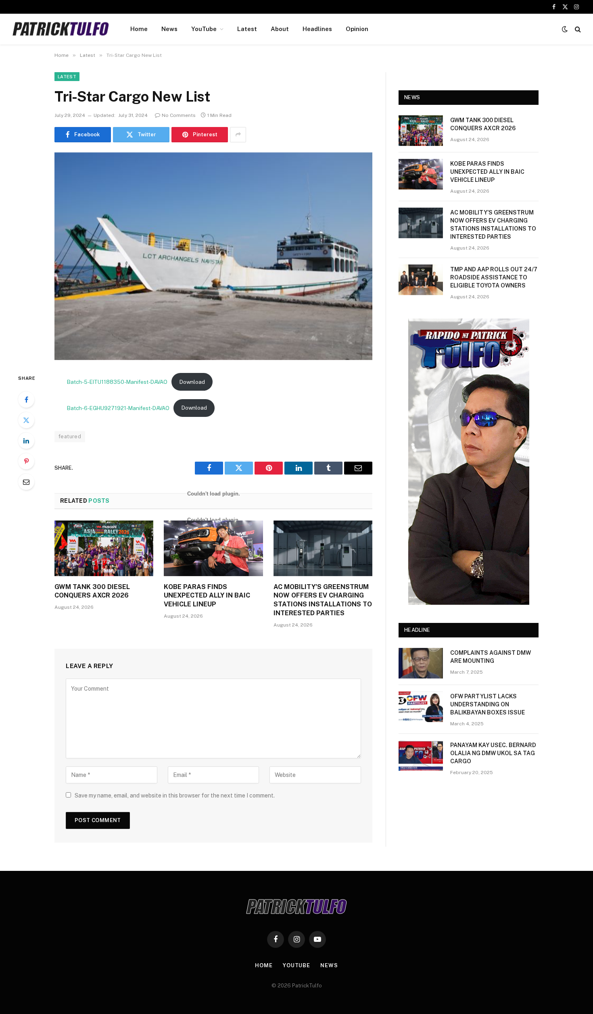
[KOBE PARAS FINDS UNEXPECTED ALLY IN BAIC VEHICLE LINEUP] (213, 548)
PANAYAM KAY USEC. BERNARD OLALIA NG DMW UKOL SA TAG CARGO (493, 753)
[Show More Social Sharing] (238, 134)
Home (139, 28)
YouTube (204, 28)
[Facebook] (26, 399)
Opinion (357, 28)
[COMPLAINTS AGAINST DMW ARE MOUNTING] (421, 663)
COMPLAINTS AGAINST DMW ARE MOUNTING (490, 657)
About (280, 28)
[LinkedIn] (26, 441)
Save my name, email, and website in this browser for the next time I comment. (175, 795)
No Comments (179, 115)
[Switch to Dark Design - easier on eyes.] (565, 29)
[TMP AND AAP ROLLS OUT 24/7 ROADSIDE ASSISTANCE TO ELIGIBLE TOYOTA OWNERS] (421, 279)
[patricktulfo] (60, 29)
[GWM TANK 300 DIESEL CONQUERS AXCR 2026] (103, 548)
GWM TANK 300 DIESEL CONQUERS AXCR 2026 (92, 591)
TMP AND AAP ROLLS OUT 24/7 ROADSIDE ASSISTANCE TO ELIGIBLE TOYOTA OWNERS (493, 277)
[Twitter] (26, 420)
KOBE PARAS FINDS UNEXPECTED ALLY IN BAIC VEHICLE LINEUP (207, 595)
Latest (247, 28)
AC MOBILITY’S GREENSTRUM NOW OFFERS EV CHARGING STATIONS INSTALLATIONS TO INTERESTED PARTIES (323, 600)
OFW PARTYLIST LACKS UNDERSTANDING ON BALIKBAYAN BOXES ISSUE (487, 704)
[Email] (26, 482)
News (169, 28)
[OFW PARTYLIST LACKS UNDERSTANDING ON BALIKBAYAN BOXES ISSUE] (421, 706)
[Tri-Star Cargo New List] (213, 256)
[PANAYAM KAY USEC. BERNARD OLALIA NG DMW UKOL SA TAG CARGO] (421, 755)
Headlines (317, 28)
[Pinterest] (26, 461)
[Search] (577, 29)
